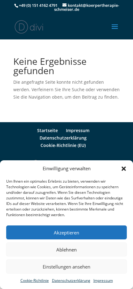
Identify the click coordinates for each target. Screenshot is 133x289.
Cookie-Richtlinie (34, 280)
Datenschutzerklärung (71, 280)
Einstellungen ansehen (66, 267)
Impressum (103, 280)
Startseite (47, 130)
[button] (124, 169)
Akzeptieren (66, 232)
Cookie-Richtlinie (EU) (63, 145)
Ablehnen (66, 250)
